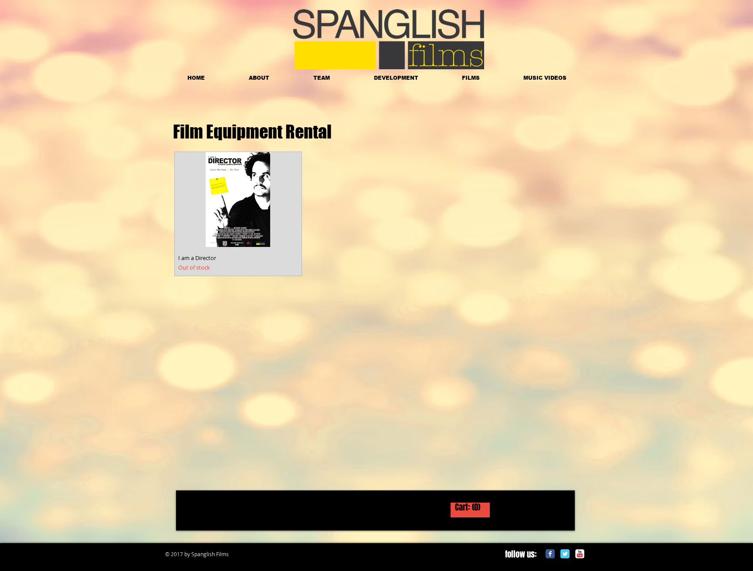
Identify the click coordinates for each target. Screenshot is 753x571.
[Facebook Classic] (550, 553)
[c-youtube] (579, 553)
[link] (470, 508)
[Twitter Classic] (565, 553)
